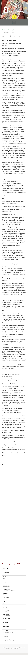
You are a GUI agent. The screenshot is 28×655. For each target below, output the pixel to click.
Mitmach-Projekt (11, 29)
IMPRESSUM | (13, 648)
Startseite (4, 29)
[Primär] (14, 22)
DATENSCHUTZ (19, 648)
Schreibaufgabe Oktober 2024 (10, 30)
